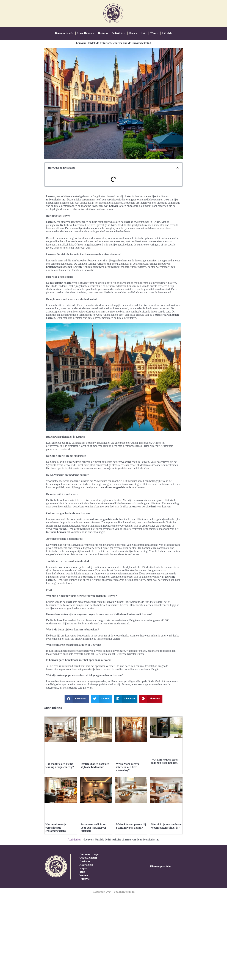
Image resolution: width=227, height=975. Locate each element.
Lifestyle (167, 33)
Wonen (154, 33)
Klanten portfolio (160, 866)
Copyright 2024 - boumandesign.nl (113, 891)
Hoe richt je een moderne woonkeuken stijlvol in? (166, 826)
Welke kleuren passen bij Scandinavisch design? (131, 826)
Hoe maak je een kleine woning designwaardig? (59, 765)
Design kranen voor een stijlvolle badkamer (95, 765)
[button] (177, 167)
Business (103, 33)
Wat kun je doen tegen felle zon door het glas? (165, 761)
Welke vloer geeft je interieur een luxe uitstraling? (127, 767)
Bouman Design (64, 33)
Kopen (133, 33)
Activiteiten (118, 33)
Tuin (143, 33)
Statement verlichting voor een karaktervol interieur (93, 827)
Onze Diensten (85, 33)
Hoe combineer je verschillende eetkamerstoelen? (55, 827)
